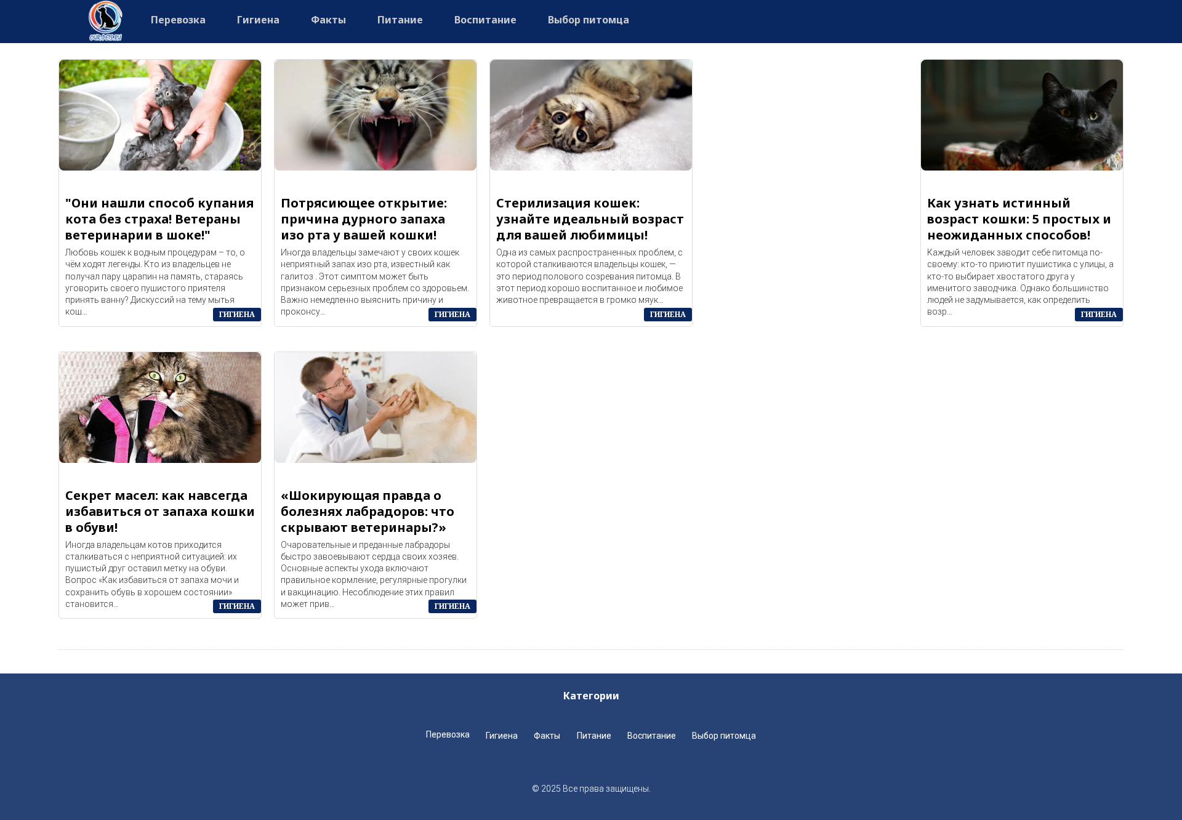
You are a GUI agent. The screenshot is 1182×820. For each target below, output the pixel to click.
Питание (400, 19)
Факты (328, 19)
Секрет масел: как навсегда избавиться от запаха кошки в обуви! (160, 512)
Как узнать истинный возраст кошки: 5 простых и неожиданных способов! (1019, 219)
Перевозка (178, 19)
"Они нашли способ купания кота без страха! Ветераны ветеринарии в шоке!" (159, 219)
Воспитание (485, 19)
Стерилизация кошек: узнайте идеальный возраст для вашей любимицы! (590, 219)
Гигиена (258, 19)
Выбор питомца (588, 19)
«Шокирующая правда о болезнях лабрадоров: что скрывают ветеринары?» (367, 512)
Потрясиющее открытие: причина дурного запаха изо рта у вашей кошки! (364, 219)
